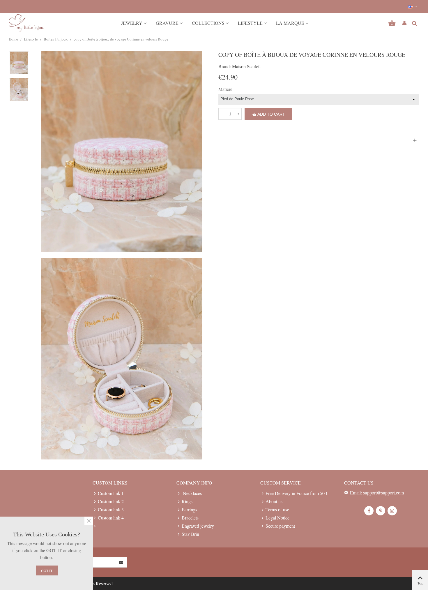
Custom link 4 (111, 518)
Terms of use (277, 509)
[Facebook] (369, 510)
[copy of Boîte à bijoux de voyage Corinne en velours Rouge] (122, 151)
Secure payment (280, 526)
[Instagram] (392, 510)
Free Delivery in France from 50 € (297, 493)
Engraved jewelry (198, 526)
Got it (46, 570)
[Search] (414, 22)
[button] (412, 6)
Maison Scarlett (246, 66)
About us (274, 501)
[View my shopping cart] (392, 23)
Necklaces (192, 493)
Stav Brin (190, 534)
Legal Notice (277, 518)
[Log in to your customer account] (404, 23)
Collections (208, 23)
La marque (290, 23)
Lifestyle (250, 23)
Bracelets (190, 518)
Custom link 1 (111, 493)
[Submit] (121, 562)
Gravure (167, 23)
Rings (187, 501)
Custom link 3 (111, 509)
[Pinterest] (380, 510)
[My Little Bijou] (26, 23)
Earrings (189, 509)
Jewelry (131, 23)
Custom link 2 (111, 501)
